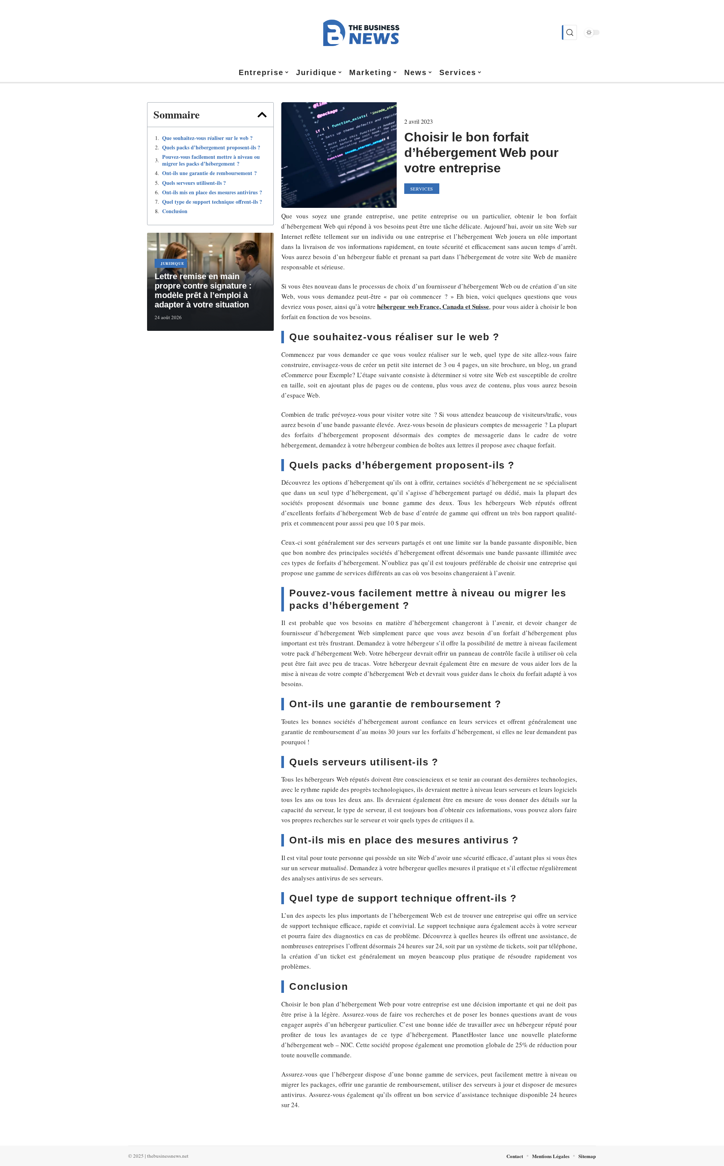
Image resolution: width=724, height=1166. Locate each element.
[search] (569, 32)
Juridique (172, 263)
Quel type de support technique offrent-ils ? (212, 201)
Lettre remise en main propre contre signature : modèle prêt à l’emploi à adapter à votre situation (203, 290)
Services (422, 189)
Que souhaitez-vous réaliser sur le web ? (207, 138)
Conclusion (174, 211)
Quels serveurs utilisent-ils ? (194, 183)
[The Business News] (362, 32)
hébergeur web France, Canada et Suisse (433, 306)
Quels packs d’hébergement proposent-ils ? (211, 147)
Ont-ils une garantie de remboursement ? (209, 173)
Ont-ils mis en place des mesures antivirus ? (212, 192)
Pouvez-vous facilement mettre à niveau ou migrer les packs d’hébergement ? (211, 160)
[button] (262, 114)
